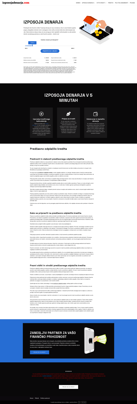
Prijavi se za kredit (40, 352)
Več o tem (84, 402)
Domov (78, 3)
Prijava (132, 3)
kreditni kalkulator (47, 376)
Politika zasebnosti (121, 3)
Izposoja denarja (88, 3)
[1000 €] (32, 46)
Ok (79, 402)
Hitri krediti (101, 3)
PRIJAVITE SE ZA (50, 51)
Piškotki (110, 3)
